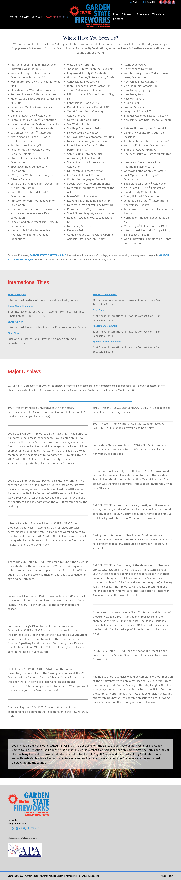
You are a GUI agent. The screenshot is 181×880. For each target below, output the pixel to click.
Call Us (136, 2)
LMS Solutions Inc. (90, 875)
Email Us (151, 2)
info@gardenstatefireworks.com (22, 838)
